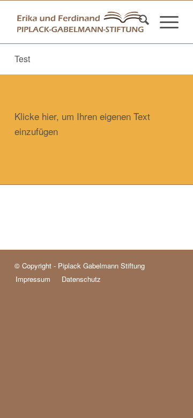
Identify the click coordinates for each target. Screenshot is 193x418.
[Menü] (164, 22)
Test (22, 59)
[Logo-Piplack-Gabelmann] (80, 22)
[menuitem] (138, 22)
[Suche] (138, 22)
